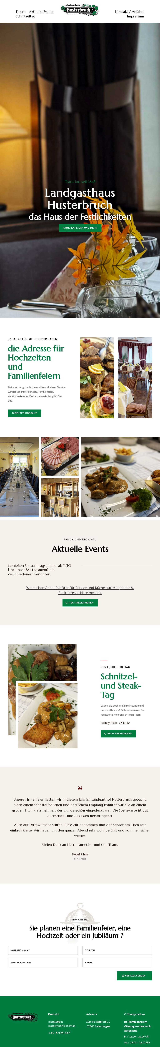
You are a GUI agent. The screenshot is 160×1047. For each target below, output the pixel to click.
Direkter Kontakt (24, 413)
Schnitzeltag (25, 16)
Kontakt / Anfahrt (129, 12)
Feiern (21, 12)
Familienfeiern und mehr (80, 228)
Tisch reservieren (80, 602)
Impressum (135, 16)
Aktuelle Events (41, 12)
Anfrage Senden (135, 975)
